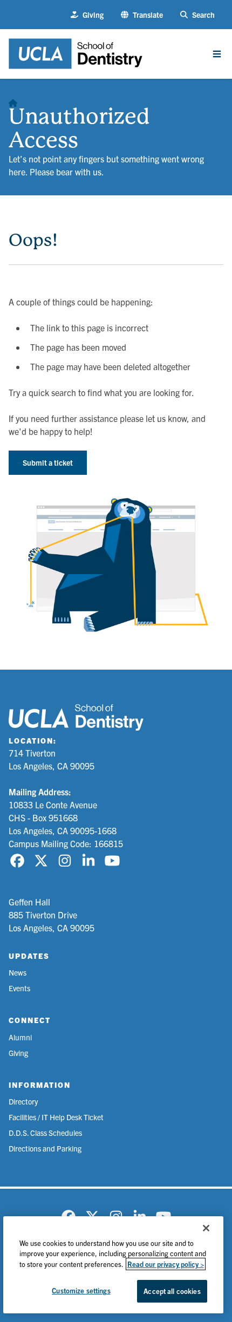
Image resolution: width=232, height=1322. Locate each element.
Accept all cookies (172, 1291)
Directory (23, 1101)
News (17, 972)
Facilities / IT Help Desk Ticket (56, 1117)
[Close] (206, 1228)
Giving (18, 1053)
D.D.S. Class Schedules (45, 1132)
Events (19, 988)
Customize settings (81, 1290)
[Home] (13, 100)
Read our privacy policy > (165, 1264)
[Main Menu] (216, 53)
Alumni (20, 1037)
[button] (142, 15)
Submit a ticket (48, 462)
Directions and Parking (45, 1148)
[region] (113, 1264)
